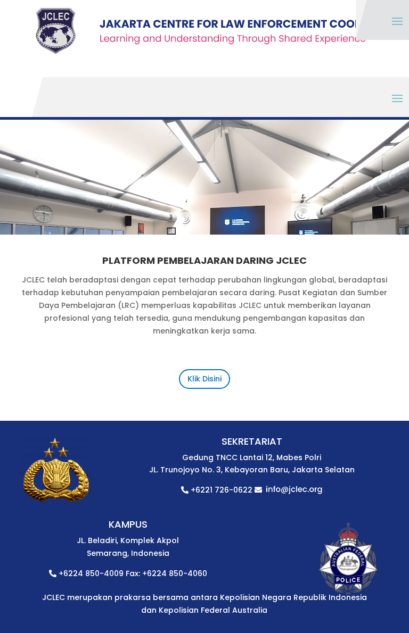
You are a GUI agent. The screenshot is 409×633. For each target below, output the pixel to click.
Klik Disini (204, 378)
